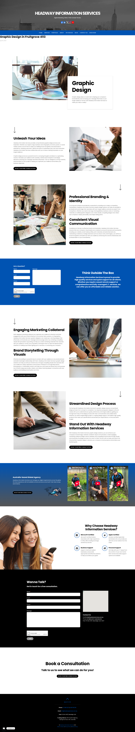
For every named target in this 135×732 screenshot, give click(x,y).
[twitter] (67, 22)
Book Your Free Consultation (25, 168)
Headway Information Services (67, 725)
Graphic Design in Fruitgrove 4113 (23, 37)
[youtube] (73, 22)
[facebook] (62, 22)
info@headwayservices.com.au (94, 617)
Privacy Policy (68, 726)
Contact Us (83, 33)
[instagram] (70, 22)
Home (40, 33)
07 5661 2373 (90, 619)
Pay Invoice (69, 33)
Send (17, 296)
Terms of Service (60, 726)
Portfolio (55, 33)
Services (47, 33)
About (62, 33)
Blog (76, 33)
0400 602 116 (98, 619)
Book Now (93, 33)
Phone (16, 281)
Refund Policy (75, 726)
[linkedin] (65, 22)
